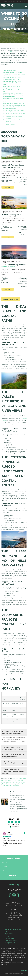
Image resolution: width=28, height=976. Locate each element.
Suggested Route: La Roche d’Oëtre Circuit (14, 103)
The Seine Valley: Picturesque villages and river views (14, 90)
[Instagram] (14, 895)
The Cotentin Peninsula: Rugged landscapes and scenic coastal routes (13, 95)
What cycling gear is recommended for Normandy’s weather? (14, 123)
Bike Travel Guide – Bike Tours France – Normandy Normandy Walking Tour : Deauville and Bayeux (14, 74)
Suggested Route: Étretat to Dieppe (13, 107)
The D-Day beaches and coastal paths (12, 86)
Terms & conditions (10, 944)
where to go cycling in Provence (16, 780)
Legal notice (23, 970)
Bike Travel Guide (9, 938)
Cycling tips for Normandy (9, 108)
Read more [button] (6, 846)
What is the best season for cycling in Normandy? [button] (13, 755)
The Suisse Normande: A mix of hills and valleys (12, 100)
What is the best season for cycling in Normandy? (14, 117)
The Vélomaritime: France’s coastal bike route (14, 105)
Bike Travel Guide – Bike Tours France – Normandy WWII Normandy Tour (12, 78)
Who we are (8, 926)
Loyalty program (9, 933)
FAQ (6, 935)
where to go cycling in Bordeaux (18, 784)
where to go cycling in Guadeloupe (10, 786)
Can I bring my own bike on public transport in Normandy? (16, 120)
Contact (7, 937)
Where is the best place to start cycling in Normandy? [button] (12, 732)
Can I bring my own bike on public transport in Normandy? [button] (13, 763)
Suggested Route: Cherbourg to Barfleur (14, 98)
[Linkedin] (18, 895)
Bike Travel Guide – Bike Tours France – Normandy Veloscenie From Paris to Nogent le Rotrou (14, 82)
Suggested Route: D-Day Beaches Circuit (14, 88)
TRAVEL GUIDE (5, 1)
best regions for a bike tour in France (10, 52)
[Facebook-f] (9, 895)
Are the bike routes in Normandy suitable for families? (15, 114)
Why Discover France (10, 928)
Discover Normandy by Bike (9, 70)
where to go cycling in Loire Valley (10, 782)
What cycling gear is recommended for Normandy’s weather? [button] (13, 771)
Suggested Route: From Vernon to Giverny (14, 93)
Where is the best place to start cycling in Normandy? (15, 111)
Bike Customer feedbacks (11, 940)
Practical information (10, 942)
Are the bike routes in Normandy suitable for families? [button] (13, 748)
